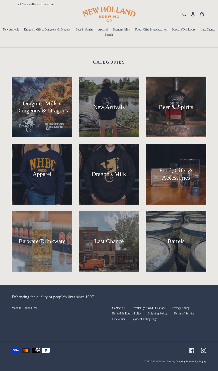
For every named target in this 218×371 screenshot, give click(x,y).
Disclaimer (118, 319)
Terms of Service (184, 313)
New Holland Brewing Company (169, 361)
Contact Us (118, 308)
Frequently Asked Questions (148, 308)
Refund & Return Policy (127, 313)
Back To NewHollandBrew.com (33, 4)
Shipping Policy (157, 313)
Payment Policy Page (144, 319)
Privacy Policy (180, 308)
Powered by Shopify (196, 361)
